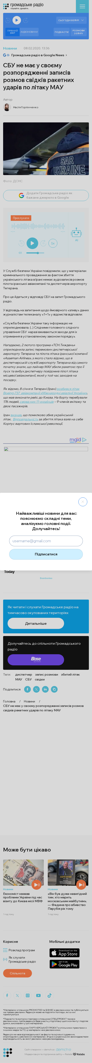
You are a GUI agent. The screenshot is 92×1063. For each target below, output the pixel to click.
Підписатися (46, 554)
